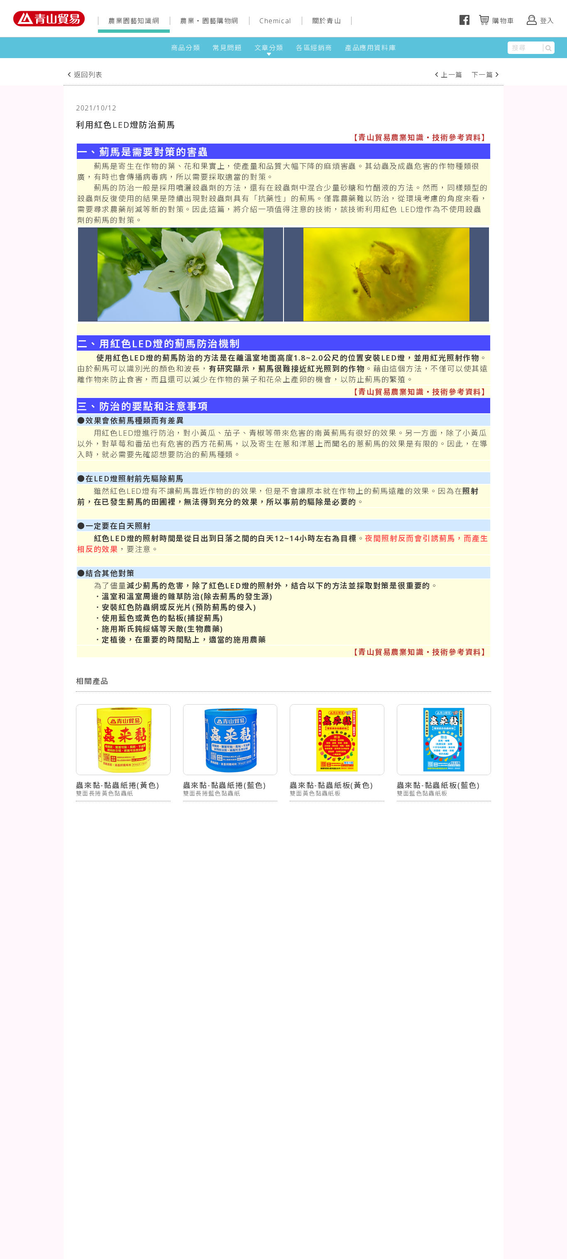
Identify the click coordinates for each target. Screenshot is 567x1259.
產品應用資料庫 (370, 47)
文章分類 (269, 47)
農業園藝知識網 (133, 20)
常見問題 (227, 47)
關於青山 (326, 20)
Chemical (275, 20)
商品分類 (185, 47)
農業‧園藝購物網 (209, 20)
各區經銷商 (314, 47)
